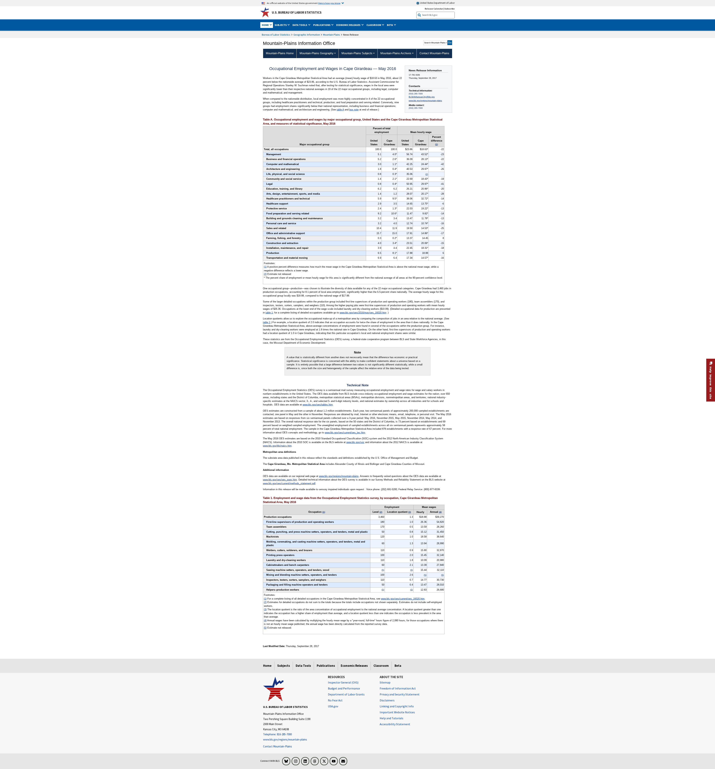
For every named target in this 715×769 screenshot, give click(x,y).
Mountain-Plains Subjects (356, 53)
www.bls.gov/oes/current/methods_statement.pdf (289, 483)
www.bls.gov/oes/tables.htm (318, 404)
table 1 (269, 312)
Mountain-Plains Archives (395, 53)
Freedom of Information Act (398, 688)
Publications (326, 666)
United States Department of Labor (437, 2)
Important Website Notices (397, 712)
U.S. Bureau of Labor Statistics (297, 12)
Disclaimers (387, 700)
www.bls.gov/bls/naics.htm (277, 445)
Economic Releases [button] (348, 25)
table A (340, 109)
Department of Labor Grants (346, 694)
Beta (398, 666)
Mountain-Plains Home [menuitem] (280, 53)
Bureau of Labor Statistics (276, 34)
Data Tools (303, 666)
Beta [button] (390, 25)
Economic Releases (354, 666)
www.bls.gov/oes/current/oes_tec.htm (345, 432)
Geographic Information (306, 34)
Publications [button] (322, 25)
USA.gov (333, 706)
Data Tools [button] (300, 25)
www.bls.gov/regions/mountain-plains (425, 100)
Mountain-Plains (331, 34)
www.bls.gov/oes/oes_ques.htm (280, 479)
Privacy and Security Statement (400, 694)
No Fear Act (335, 700)
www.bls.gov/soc (355, 442)
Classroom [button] (374, 25)
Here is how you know (329, 2)
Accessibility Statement (395, 724)
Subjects (283, 666)
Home (267, 666)
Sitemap (385, 682)
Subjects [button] (281, 25)
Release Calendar (434, 8)
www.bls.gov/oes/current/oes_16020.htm (403, 598)
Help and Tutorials (391, 718)
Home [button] (265, 25)
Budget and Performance (344, 688)
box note (354, 109)
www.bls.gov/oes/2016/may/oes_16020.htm (363, 312)
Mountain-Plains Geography (316, 53)
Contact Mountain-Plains (277, 746)
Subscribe (449, 8)
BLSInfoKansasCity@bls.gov (422, 97)
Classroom (381, 666)
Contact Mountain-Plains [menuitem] (434, 53)
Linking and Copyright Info (397, 706)
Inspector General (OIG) (343, 682)
